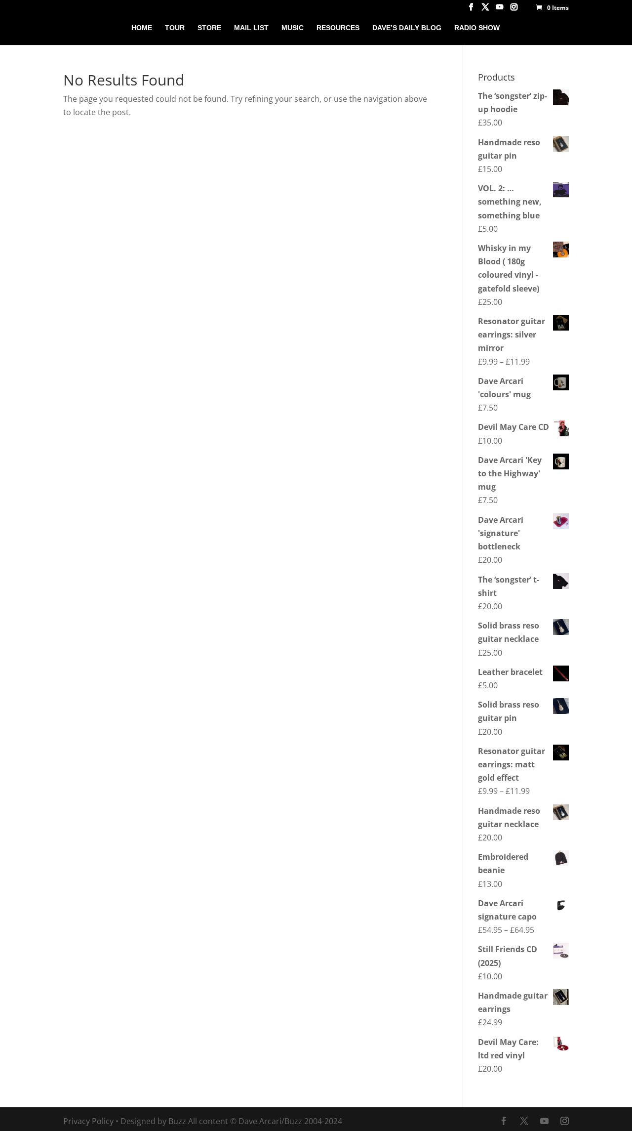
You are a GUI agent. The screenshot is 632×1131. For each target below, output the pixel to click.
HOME (141, 28)
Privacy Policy (88, 1121)
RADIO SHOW (477, 28)
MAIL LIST (251, 28)
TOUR (175, 28)
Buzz (177, 1121)
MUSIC (292, 28)
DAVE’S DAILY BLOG (406, 28)
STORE (209, 28)
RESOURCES (337, 28)
